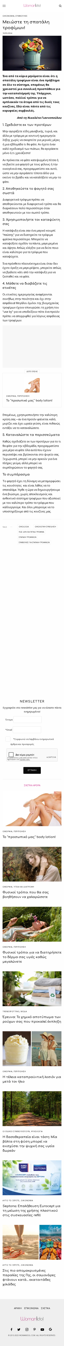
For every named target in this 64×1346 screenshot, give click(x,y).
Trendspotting (11, 1011)
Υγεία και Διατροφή (24, 886)
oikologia (24, 526)
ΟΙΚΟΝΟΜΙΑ (9, 16)
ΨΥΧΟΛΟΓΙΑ (37, 1131)
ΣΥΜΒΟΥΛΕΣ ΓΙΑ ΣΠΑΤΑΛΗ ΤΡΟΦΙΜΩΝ (34, 542)
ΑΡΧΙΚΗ (18, 1308)
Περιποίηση (23, 396)
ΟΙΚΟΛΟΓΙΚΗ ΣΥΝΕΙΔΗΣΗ (45, 526)
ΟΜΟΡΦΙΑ (11, 396)
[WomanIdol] (32, 5)
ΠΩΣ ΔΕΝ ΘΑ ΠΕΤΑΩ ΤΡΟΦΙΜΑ (31, 532)
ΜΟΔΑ (24, 1011)
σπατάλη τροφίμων (27, 537)
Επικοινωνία (31, 1308)
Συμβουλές (21, 16)
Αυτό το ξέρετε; (11, 1200)
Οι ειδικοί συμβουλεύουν (16, 1131)
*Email (8, 729)
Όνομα (9, 719)
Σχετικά (45, 1308)
